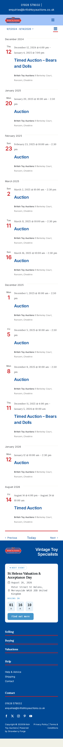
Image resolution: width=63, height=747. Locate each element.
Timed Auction (28, 507)
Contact (9, 681)
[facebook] (6, 716)
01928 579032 (30, 5)
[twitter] (12, 716)
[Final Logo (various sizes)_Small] (13, 18)
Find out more (21, 616)
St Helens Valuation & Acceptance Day (24, 575)
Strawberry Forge (17, 731)
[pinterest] (24, 716)
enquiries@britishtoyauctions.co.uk (31, 9)
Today (31, 537)
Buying (9, 640)
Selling (9, 631)
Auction (21, 111)
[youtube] (30, 716)
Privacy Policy (41, 724)
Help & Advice (13, 671)
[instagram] (18, 716)
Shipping (10, 676)
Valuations (11, 649)
